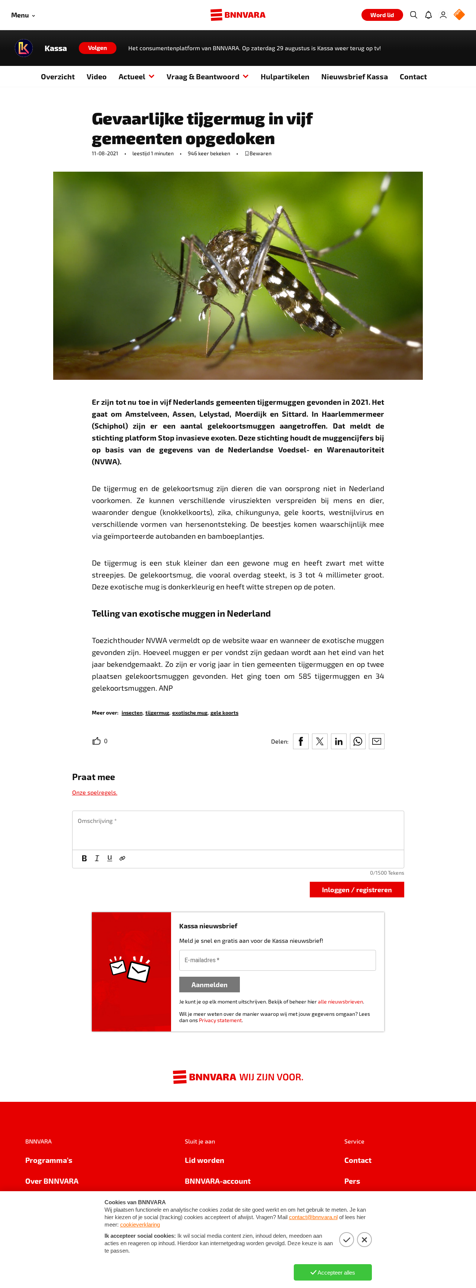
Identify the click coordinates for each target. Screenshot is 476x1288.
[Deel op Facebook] (300, 741)
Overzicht (58, 76)
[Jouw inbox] (428, 15)
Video (97, 76)
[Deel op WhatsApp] (357, 741)
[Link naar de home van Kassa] (24, 48)
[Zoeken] (413, 14)
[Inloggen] (443, 14)
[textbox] (238, 830)
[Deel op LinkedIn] (338, 741)
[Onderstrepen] (110, 859)
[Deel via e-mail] (376, 741)
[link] (132, 712)
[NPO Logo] (459, 15)
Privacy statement (220, 1020)
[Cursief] (97, 859)
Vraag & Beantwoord (203, 76)
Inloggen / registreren (357, 889)
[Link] (122, 859)
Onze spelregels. (95, 792)
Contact (413, 76)
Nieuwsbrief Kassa (354, 76)
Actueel (132, 76)
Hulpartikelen (285, 76)
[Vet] (84, 859)
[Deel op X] (319, 741)
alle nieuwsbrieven (340, 1001)
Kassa (56, 48)
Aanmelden (210, 984)
